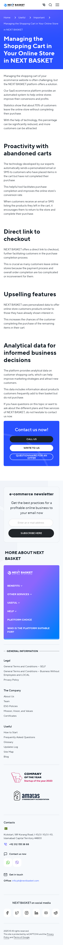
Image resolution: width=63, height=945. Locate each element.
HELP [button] (10, 611)
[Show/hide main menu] (57, 5)
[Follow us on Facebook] (7, 913)
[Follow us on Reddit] (55, 913)
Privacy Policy (11, 679)
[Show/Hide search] (50, 5)
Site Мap (9, 752)
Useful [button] (12, 603)
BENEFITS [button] (13, 586)
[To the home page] (14, 5)
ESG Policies (11, 706)
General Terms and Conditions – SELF (25, 666)
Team (7, 701)
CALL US (31, 439)
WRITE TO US (32, 448)
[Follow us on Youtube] (46, 913)
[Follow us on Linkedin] (36, 913)
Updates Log (11, 747)
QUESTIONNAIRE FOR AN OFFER (31, 457)
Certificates (10, 716)
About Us (9, 696)
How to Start (11, 732)
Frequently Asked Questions (19, 737)
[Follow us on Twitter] (16, 913)
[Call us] (44, 5)
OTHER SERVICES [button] (18, 594)
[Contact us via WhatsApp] (8, 862)
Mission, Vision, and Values (18, 711)
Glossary (8, 742)
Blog (6, 756)
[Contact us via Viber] (17, 862)
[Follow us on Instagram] (26, 913)
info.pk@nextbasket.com (25, 880)
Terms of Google (22, 937)
